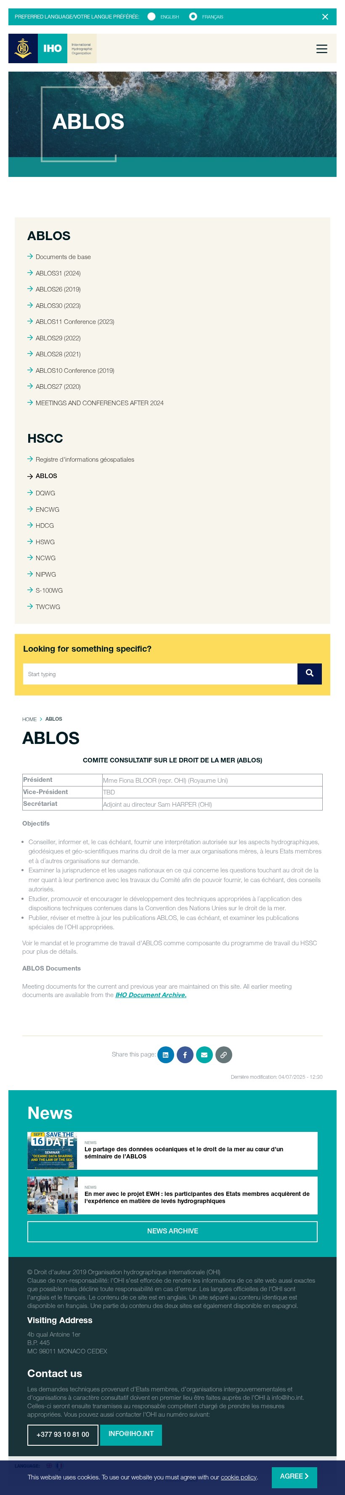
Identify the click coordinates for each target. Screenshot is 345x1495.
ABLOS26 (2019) (58, 289)
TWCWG (48, 606)
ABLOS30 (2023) (58, 305)
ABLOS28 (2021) (58, 354)
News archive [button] (172, 1232)
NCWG (46, 558)
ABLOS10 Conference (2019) (75, 370)
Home (29, 719)
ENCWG (47, 509)
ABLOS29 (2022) (58, 338)
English (170, 16)
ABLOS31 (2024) (58, 273)
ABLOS (46, 476)
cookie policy (239, 1477)
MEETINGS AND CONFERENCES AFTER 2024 (100, 403)
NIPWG (46, 574)
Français (212, 16)
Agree (292, 1477)
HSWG (45, 542)
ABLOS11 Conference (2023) (75, 321)
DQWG (45, 493)
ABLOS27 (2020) (58, 386)
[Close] (325, 16)
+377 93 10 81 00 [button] (63, 1435)
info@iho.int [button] (131, 1434)
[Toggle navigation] (321, 48)
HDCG (45, 525)
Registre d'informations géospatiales (85, 459)
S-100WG (49, 590)
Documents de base (63, 256)
